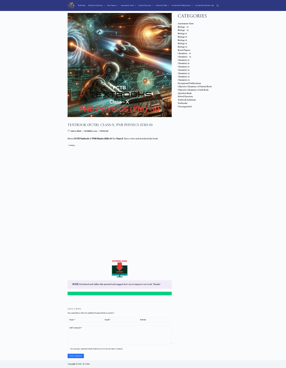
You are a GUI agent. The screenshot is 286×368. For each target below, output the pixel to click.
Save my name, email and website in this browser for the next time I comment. (96, 349)
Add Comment (75, 328)
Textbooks (81, 5)
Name (72, 320)
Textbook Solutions (95, 5)
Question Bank (161, 5)
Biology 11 (182, 34)
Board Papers (184, 50)
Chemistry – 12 (184, 57)
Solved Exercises (144, 5)
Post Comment (76, 356)
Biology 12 (182, 44)
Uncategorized (185, 107)
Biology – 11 (183, 27)
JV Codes (86, 364)
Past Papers (111, 5)
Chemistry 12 (184, 73)
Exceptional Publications (181, 5)
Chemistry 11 (183, 60)
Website (143, 320)
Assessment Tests (127, 5)
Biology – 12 (183, 30)
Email (107, 320)
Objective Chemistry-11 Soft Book (193, 90)
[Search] (217, 5)
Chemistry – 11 (184, 53)
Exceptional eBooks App (204, 5)
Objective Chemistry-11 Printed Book (195, 87)
